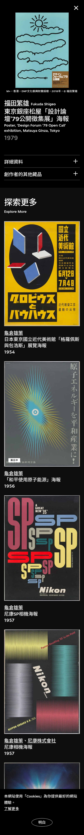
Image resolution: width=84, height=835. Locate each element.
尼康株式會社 (42, 741)
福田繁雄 (16, 103)
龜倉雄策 (13, 333)
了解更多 (11, 809)
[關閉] (76, 8)
